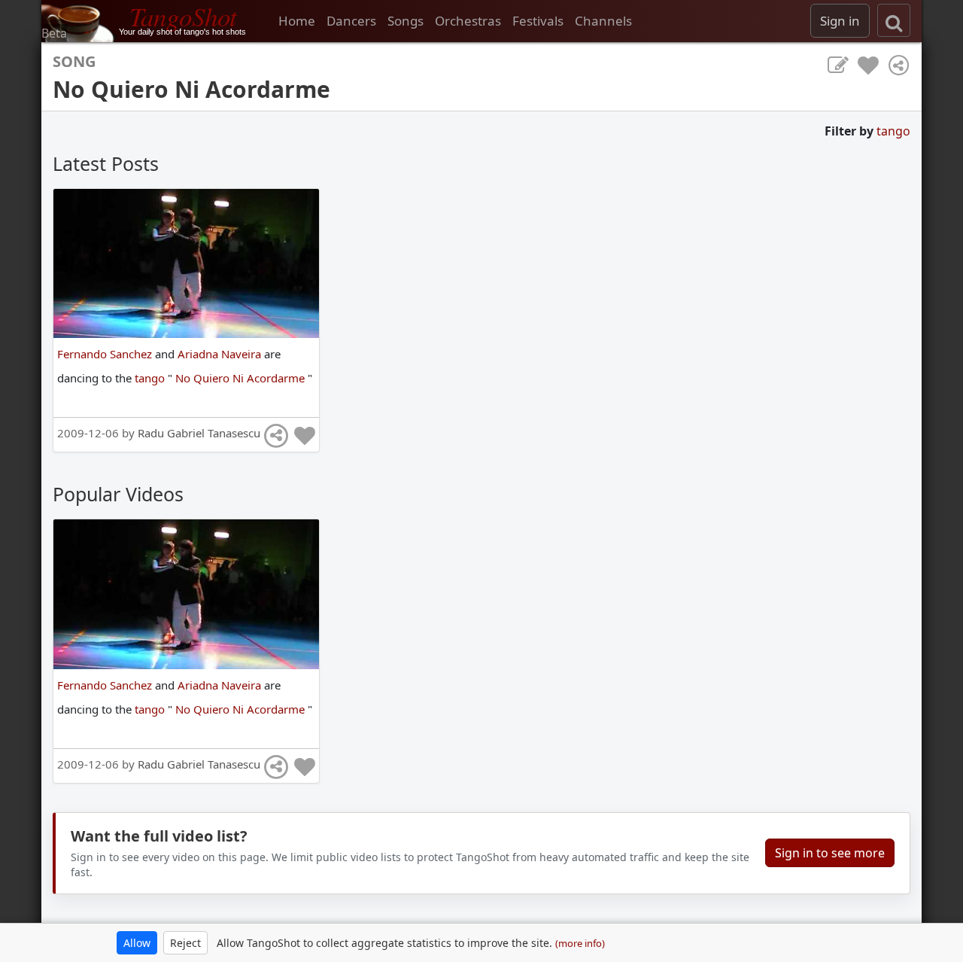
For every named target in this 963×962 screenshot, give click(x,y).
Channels (603, 20)
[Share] (898, 65)
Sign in (840, 20)
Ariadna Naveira (221, 353)
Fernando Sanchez (106, 353)
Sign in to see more (830, 853)
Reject (185, 943)
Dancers (351, 20)
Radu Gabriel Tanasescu (199, 432)
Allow (136, 943)
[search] (893, 20)
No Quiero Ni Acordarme (241, 377)
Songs (405, 20)
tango (893, 131)
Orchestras (468, 20)
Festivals (538, 20)
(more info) (580, 943)
